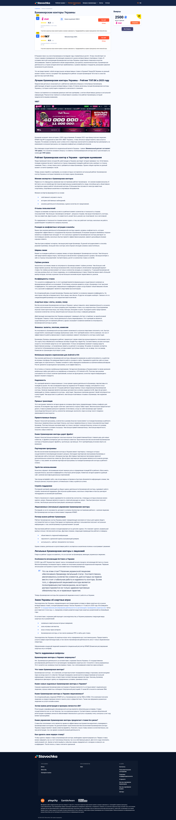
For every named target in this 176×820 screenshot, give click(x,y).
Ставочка (37, 8)
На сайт (103, 20)
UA (140, 3)
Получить (135, 22)
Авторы (121, 791)
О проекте (122, 779)
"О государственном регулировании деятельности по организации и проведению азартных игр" (73, 608)
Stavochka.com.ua (49, 812)
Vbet (81, 766)
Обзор (104, 23)
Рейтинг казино (60, 3)
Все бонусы (127, 29)
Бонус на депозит (72, 19)
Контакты (122, 766)
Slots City (43, 769)
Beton (42, 766)
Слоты (101, 3)
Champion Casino (46, 772)
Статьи (107, 3)
